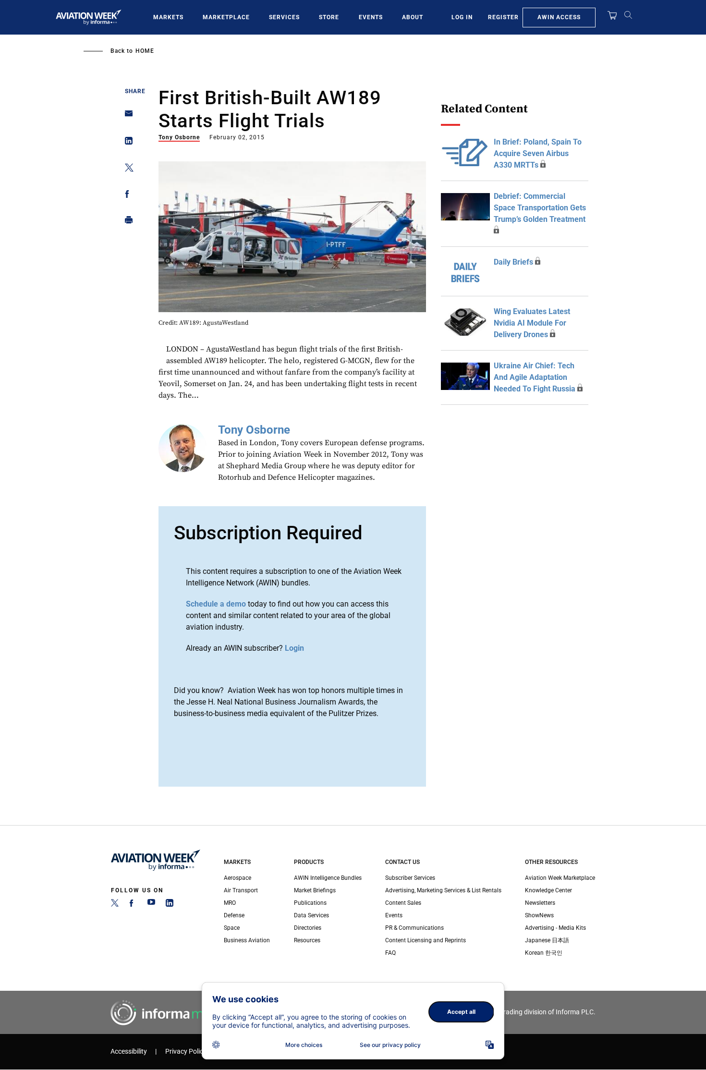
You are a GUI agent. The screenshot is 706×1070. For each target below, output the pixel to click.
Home (144, 51)
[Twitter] (115, 904)
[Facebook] (133, 904)
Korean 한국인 (543, 952)
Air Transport (241, 890)
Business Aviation (247, 940)
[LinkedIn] (169, 904)
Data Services (311, 915)
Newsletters (540, 903)
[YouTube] (151, 904)
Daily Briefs (513, 262)
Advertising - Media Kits (555, 927)
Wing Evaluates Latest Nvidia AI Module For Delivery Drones (532, 323)
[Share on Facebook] (126, 196)
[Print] (126, 222)
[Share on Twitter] (126, 169)
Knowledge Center (548, 890)
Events (371, 17)
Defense (234, 915)
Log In (462, 17)
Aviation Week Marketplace (560, 878)
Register (503, 17)
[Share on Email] (126, 116)
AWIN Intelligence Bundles (328, 878)
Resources (307, 940)
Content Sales (403, 903)
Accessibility (128, 1051)
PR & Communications (414, 927)
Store (329, 17)
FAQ (390, 952)
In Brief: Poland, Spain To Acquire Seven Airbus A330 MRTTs (538, 153)
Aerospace (237, 878)
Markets (168, 17)
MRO (230, 903)
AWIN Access (559, 17)
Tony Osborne (179, 137)
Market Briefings (315, 890)
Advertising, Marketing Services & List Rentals (443, 890)
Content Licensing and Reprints (425, 940)
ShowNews (539, 915)
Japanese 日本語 (547, 940)
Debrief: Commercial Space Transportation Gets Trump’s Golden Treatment (540, 208)
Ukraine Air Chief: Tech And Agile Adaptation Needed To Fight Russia (534, 377)
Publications (310, 903)
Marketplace (226, 17)
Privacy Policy (186, 1051)
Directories (307, 927)
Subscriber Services (410, 878)
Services (284, 17)
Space (232, 927)
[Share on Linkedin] (126, 143)
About (412, 17)
